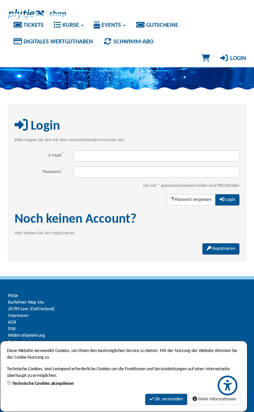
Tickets (33, 25)
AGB (12, 322)
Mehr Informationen (216, 399)
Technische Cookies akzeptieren (43, 383)
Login (237, 58)
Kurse (70, 25)
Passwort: (53, 171)
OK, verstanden (168, 399)
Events (111, 25)
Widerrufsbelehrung (26, 335)
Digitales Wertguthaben (57, 42)
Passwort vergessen (192, 199)
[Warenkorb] (205, 58)
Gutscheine (161, 25)
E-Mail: (56, 155)
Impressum (18, 315)
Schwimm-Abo (132, 42)
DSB (12, 328)
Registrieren (223, 248)
